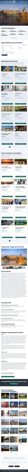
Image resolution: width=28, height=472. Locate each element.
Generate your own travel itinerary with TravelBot (8, 376)
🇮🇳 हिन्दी (18, 463)
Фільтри (16, 15)
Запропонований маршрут (7, 373)
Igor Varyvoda (10, 457)
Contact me (13, 457)
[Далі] (19, 147)
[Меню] (1, 1)
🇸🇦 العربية (22, 462)
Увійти (26, 1)
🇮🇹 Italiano (18, 462)
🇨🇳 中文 (25, 462)
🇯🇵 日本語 (10, 463)
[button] (26, 249)
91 (18, 240)
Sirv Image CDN (22, 457)
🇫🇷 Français (7, 462)
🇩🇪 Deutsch (14, 462)
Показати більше (14, 37)
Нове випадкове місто (14, 383)
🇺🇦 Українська (14, 463)
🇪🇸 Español (11, 462)
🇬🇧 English (3, 462)
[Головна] (14, 1)
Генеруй (11, 15)
